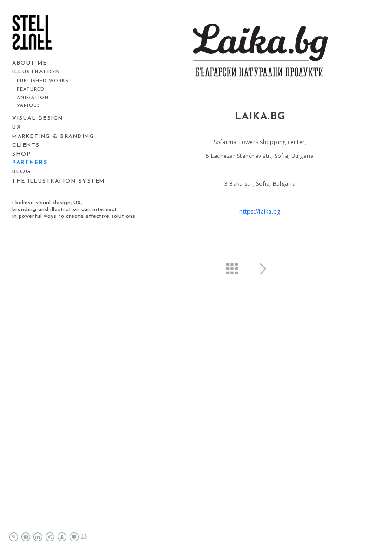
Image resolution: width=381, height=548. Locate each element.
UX (16, 127)
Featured (31, 89)
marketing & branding (53, 136)
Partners (29, 163)
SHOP (21, 154)
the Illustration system (58, 181)
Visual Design (37, 118)
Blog (21, 172)
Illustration (36, 72)
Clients (26, 145)
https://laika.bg (259, 211)
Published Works (42, 81)
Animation (33, 98)
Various (28, 106)
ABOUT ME (29, 63)
